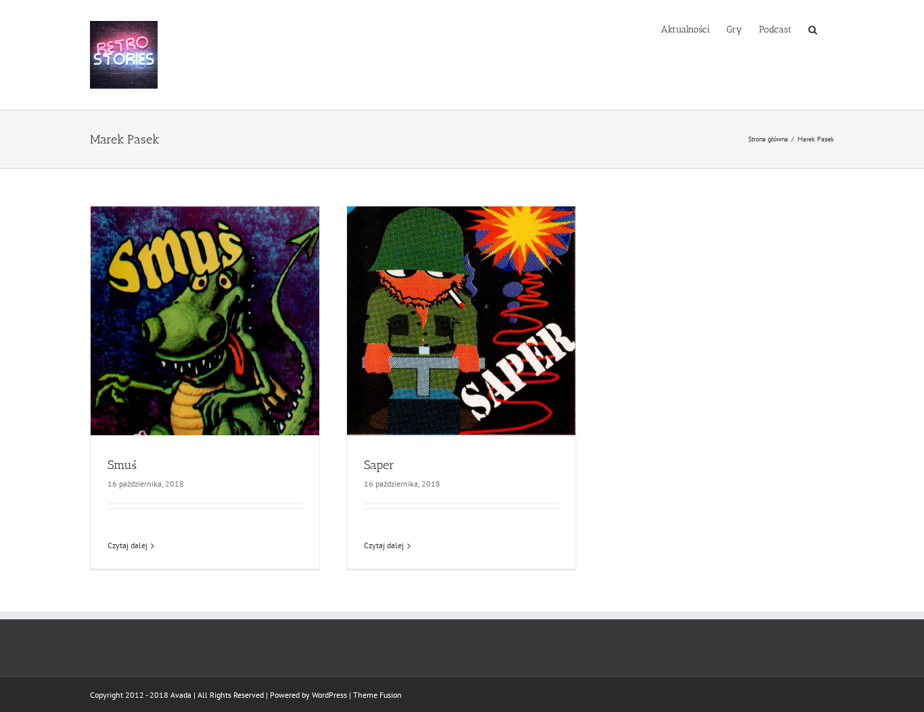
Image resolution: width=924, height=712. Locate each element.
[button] (812, 28)
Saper (379, 465)
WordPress (329, 695)
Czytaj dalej (127, 545)
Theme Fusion (377, 695)
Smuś (122, 465)
